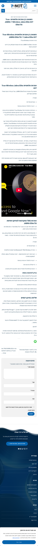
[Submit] (3, 10)
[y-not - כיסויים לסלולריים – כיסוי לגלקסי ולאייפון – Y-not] (19, 5)
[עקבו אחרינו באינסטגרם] (24, 449)
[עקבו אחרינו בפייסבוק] (26, 449)
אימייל (32, 390)
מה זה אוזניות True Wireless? (29, 40)
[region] (19, 536)
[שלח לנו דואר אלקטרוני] (20, 449)
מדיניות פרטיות (16, 538)
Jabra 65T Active (27, 158)
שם (33, 382)
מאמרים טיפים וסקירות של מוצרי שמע (19, 17)
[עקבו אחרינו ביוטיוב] (18, 449)
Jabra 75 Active (9, 254)
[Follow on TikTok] (22, 449)
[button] (35, 5)
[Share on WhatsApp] (35, 341)
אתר (33, 399)
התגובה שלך (30, 367)
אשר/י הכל (19, 542)
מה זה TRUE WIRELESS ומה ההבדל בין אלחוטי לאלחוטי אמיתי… (8, 351)
